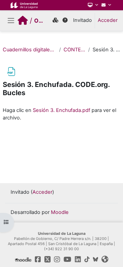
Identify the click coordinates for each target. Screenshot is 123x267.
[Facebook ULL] (38, 259)
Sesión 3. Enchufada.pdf (61, 110)
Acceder (108, 20)
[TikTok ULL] (87, 259)
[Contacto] (106, 5)
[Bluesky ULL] (95, 259)
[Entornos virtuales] (55, 20)
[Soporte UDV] (65, 20)
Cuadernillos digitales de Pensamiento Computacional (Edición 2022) (29, 50)
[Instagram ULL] (57, 259)
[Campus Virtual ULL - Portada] (23, 20)
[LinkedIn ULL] (78, 259)
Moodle (60, 212)
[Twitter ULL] (47, 259)
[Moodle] (23, 259)
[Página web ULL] (104, 259)
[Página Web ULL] (24, 5)
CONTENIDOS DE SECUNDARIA (74, 50)
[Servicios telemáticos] (92, 5)
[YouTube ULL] (67, 259)
